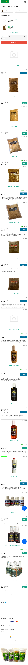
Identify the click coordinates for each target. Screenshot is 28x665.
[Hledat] (18, 1)
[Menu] (25, 1)
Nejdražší (16, 36)
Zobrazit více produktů (13, 32)
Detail (24, 103)
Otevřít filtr (14, 42)
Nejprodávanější (22, 36)
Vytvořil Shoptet (15, 637)
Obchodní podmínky (4, 628)
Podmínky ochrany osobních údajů (7, 629)
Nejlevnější (10, 36)
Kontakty (2, 631)
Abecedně (3, 38)
